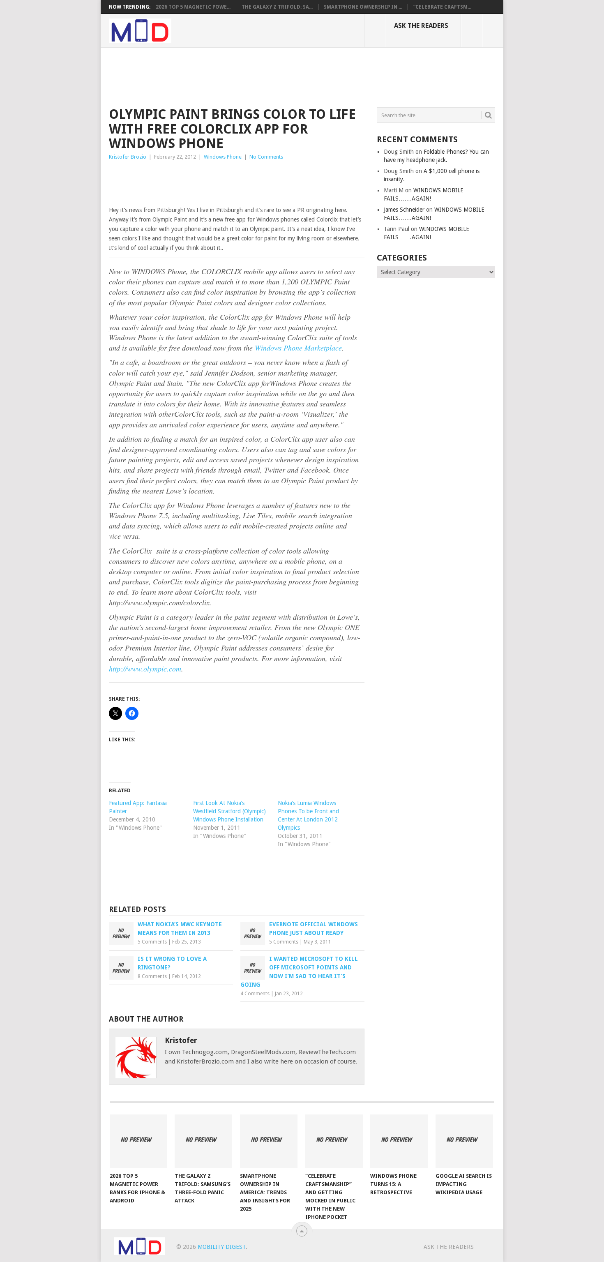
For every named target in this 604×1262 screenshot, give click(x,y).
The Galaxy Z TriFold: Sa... (277, 7)
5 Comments (152, 942)
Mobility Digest (222, 1247)
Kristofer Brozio (127, 157)
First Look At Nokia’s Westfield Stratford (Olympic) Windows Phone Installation (229, 811)
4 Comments (255, 994)
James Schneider (404, 209)
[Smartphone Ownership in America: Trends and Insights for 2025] (268, 1141)
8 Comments (152, 976)
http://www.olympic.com (145, 669)
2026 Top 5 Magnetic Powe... (193, 7)
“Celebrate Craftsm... (442, 7)
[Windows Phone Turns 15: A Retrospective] (399, 1141)
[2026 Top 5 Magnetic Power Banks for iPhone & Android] (138, 1141)
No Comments (266, 157)
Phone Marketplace (298, 348)
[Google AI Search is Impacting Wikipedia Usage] (464, 1141)
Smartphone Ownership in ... (363, 7)
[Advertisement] (258, 76)
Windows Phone (223, 157)
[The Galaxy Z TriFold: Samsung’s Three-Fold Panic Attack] (203, 1141)
